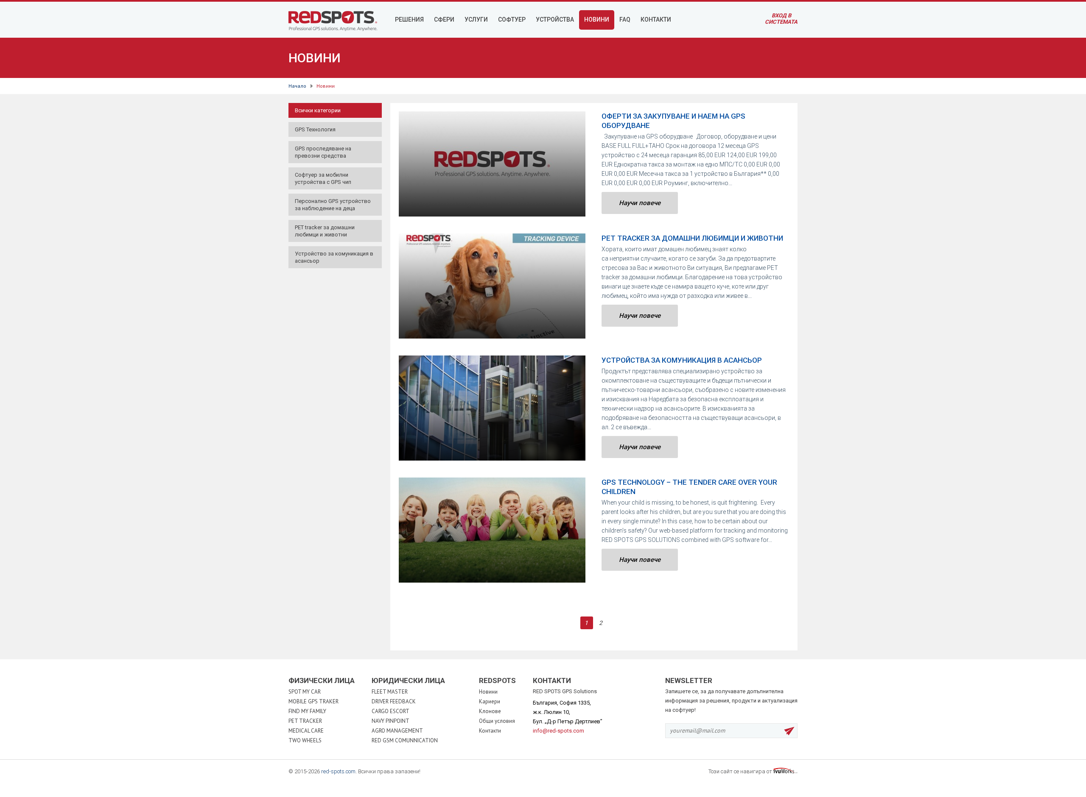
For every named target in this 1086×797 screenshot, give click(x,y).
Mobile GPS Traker (313, 701)
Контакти (490, 730)
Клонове (490, 711)
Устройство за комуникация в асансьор (334, 257)
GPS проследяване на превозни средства (323, 152)
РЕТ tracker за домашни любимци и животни (325, 231)
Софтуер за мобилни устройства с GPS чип (323, 178)
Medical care (306, 730)
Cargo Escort (390, 711)
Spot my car (304, 691)
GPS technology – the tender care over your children (689, 487)
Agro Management (397, 730)
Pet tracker (305, 721)
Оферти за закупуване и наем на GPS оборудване (673, 121)
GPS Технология (315, 129)
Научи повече (640, 203)
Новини (488, 691)
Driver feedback (394, 701)
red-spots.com (338, 771)
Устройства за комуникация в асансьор (682, 360)
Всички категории (318, 110)
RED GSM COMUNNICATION (405, 740)
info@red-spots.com (558, 731)
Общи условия (497, 721)
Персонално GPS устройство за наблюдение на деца (333, 204)
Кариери (489, 701)
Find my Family (307, 711)
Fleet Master (390, 691)
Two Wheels (305, 740)
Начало (297, 86)
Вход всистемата (781, 18)
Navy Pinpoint (390, 721)
